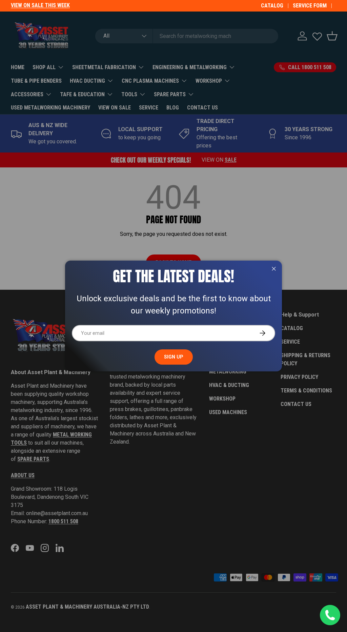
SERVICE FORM (310, 5)
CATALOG (272, 5)
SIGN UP (173, 357)
